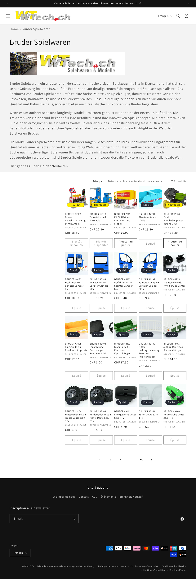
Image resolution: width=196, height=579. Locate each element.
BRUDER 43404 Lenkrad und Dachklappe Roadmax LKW (98, 348)
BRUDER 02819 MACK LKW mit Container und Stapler (122, 218)
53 (141, 460)
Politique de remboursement (112, 566)
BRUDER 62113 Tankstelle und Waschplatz (98, 217)
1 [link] (100, 460)
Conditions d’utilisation (174, 566)
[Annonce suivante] (188, 3)
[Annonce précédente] (7, 3)
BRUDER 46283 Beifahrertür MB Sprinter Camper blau (123, 284)
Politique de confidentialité (144, 566)
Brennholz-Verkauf (131, 496)
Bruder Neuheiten (54, 166)
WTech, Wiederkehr (39, 566)
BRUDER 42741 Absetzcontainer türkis (148, 217)
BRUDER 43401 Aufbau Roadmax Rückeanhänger (173, 347)
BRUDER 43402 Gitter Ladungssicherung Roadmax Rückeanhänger (149, 350)
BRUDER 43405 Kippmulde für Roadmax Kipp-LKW (76, 347)
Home (14, 29)
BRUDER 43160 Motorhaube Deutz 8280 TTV (173, 414)
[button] (8, 16)
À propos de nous (64, 496)
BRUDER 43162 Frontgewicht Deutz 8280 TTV (125, 414)
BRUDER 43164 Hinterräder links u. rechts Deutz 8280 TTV (76, 416)
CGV (94, 496)
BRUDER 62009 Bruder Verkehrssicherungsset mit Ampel (76, 218)
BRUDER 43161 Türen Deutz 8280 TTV (148, 414)
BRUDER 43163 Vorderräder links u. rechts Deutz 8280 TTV (101, 416)
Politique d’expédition (154, 570)
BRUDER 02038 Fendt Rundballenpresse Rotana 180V (173, 218)
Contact (84, 496)
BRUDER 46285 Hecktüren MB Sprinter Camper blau (74, 284)
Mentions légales (177, 570)
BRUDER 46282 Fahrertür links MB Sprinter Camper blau (149, 284)
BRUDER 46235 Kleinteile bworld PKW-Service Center (174, 282)
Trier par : (98, 181)
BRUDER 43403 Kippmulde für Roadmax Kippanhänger (122, 348)
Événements (108, 496)
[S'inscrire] (74, 518)
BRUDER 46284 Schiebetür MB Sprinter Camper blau (99, 284)
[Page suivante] (151, 460)
